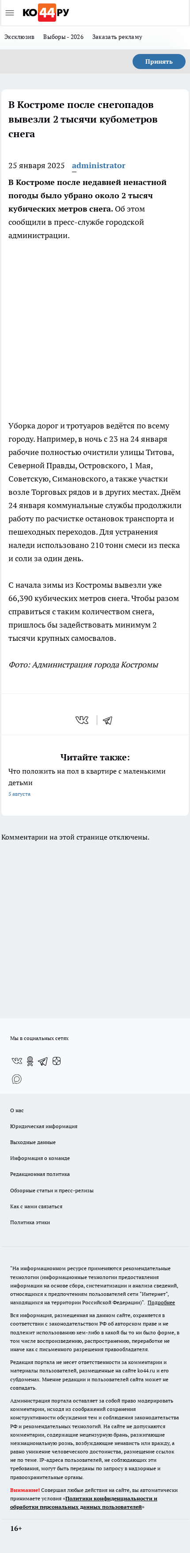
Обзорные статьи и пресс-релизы (52, 1190)
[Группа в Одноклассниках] (30, 1061)
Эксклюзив (19, 37)
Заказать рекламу (117, 37)
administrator (98, 165)
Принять (159, 62)
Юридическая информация (43, 1126)
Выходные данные (33, 1142)
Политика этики (30, 1222)
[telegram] (110, 720)
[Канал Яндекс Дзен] (56, 1061)
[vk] (83, 720)
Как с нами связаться (36, 1206)
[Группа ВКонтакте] (16, 1061)
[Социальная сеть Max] (16, 1079)
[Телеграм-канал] (43, 1061)
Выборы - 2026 (63, 37)
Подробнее (161, 1302)
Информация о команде (40, 1158)
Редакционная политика (40, 1174)
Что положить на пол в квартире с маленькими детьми (87, 782)
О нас (17, 1110)
